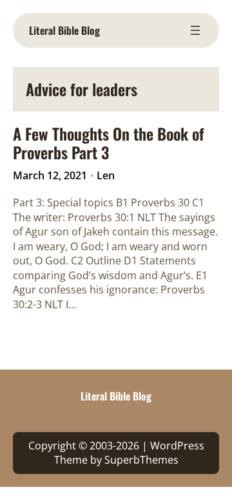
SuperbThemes (141, 460)
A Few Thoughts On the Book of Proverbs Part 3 (108, 143)
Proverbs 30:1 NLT (112, 217)
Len (106, 175)
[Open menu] (195, 30)
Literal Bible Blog (64, 30)
